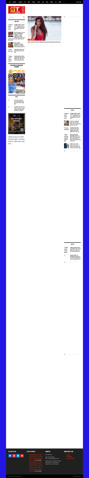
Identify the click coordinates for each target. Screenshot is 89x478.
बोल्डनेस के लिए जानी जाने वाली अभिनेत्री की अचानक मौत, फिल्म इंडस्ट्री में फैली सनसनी (44, 42)
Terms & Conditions (70, 458)
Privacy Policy (69, 456)
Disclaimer (68, 455)
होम (9, 2)
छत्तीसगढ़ (14, 2)
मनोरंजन (33, 2)
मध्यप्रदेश (20, 2)
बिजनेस (51, 2)
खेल (43, 2)
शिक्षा (47, 2)
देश (25, 2)
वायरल (39, 2)
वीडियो (60, 2)
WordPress (79, 476)
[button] (64, 2)
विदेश (29, 2)
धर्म (55, 2)
